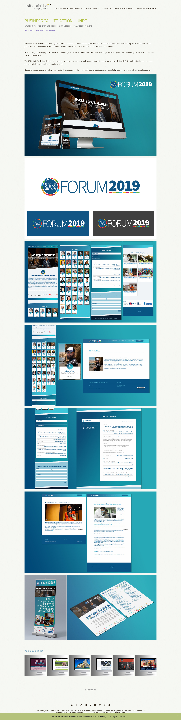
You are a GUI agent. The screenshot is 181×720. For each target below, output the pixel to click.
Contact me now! (130, 710)
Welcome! (58, 8)
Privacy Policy (100, 716)
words (124, 8)
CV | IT (154, 8)
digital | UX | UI (91, 8)
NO (124, 716)
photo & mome (115, 8)
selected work (68, 8)
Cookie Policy (88, 716)
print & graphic (103, 8)
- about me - (140, 8)
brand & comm (79, 8)
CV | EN (148, 8)
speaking (131, 8)
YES (120, 716)
